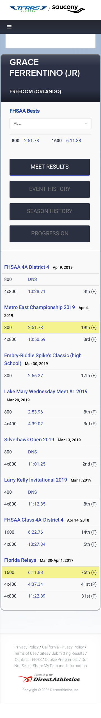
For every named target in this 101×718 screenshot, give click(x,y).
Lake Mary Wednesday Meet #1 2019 (46, 391)
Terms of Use (25, 653)
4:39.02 (35, 423)
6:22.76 (35, 532)
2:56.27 (35, 375)
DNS (32, 279)
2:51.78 (31, 140)
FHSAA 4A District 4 (26, 267)
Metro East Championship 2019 (39, 307)
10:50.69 (36, 339)
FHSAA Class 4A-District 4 (33, 520)
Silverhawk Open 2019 (29, 439)
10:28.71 (36, 291)
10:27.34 (36, 544)
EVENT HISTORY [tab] (49, 188)
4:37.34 (35, 584)
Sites (44, 653)
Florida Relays (20, 560)
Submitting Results (68, 653)
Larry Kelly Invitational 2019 (35, 480)
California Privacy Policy (63, 647)
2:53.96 (35, 412)
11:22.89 (36, 596)
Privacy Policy (27, 647)
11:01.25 (36, 464)
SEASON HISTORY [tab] (49, 211)
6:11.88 (73, 140)
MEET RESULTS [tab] (50, 166)
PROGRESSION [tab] (49, 233)
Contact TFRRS (28, 659)
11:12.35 (36, 504)
